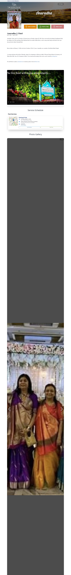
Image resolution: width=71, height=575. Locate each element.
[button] (13, 120)
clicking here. (54, 56)
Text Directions (29, 127)
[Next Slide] (61, 409)
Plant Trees (51, 127)
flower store (37, 61)
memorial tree (20, 61)
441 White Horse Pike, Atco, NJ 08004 (28, 122)
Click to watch (23, 125)
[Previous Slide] (9, 409)
